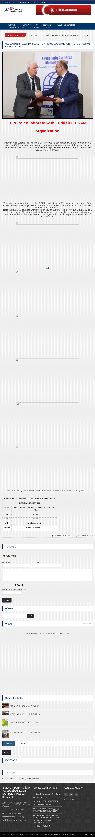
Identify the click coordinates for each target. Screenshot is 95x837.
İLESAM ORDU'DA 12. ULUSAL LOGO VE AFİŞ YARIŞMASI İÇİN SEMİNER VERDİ (44, 35)
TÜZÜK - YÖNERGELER (66, 25)
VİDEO (48, 27)
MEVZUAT (27, 25)
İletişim (43, 2)
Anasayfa (9, 2)
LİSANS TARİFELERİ (16, 27)
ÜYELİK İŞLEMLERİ (43, 25)
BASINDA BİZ (34, 27)
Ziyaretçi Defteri (26, 2)
